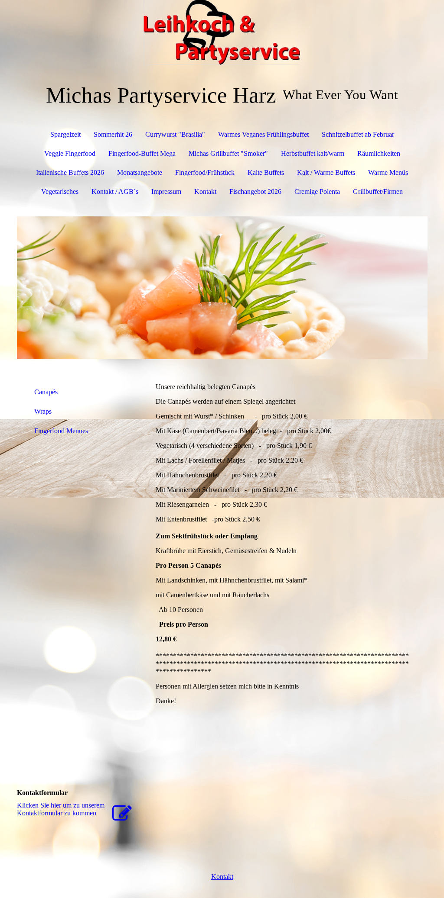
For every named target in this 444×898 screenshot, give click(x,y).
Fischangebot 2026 (255, 191)
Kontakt (205, 191)
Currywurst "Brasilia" (175, 134)
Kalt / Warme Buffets (326, 172)
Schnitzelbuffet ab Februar (358, 134)
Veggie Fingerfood (69, 153)
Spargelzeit (65, 134)
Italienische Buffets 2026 (70, 172)
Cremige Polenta (317, 191)
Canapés (46, 392)
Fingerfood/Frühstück (205, 172)
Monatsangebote (139, 172)
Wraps (43, 411)
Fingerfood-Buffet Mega (142, 153)
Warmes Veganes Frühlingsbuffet (263, 134)
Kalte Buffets (266, 172)
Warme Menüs (388, 172)
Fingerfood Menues (61, 431)
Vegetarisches (59, 191)
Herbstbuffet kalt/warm (312, 153)
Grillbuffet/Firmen (378, 191)
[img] (222, 32)
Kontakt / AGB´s (114, 191)
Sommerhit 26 (113, 134)
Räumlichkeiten (378, 153)
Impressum (166, 191)
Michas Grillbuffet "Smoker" (228, 153)
